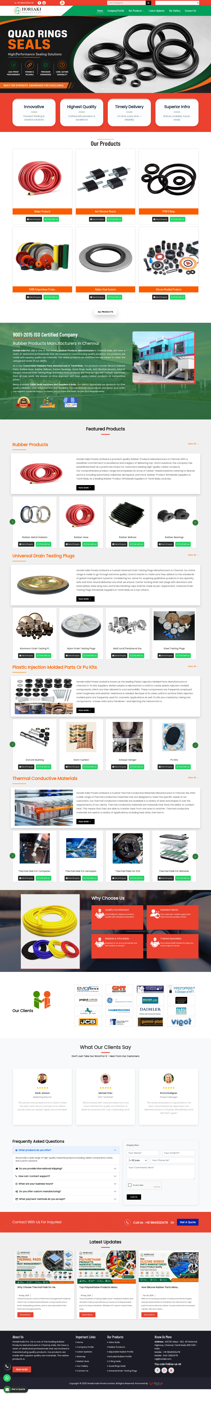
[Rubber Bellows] (81, 515)
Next (195, 523)
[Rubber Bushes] (174, 515)
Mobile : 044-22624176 (166, 1355)
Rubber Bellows (81, 537)
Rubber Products (42, 211)
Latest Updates (156, 10)
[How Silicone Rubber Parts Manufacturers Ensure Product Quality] (169, 1267)
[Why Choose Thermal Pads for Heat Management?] (44, 1267)
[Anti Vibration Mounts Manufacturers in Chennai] (105, 178)
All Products (105, 311)
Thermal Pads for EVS (81, 871)
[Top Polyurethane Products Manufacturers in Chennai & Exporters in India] (107, 1267)
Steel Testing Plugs (174, 648)
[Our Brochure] (62, 3)
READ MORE (84, 488)
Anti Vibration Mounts (105, 211)
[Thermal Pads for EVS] (81, 849)
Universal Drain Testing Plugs (122, 1370)
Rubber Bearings (127, 537)
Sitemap (80, 1356)
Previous (12, 522)
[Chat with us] (6, 1377)
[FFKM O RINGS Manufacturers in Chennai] (168, 178)
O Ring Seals (114, 1361)
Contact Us (190, 10)
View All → (193, 443)
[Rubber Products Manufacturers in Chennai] (42, 178)
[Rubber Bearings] (128, 515)
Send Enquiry (35, 219)
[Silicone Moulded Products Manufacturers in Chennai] (168, 256)
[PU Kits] (128, 738)
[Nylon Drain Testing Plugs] (81, 627)
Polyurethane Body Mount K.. (174, 759)
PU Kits (127, 759)
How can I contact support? (34, 1176)
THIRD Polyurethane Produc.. (42, 289)
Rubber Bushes (174, 537)
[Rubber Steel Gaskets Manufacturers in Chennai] (105, 256)
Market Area (82, 1361)
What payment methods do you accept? (42, 1199)
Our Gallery (174, 10)
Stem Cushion (34, 759)
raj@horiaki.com (163, 1358)
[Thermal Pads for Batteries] (128, 849)
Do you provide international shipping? (40, 1168)
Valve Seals (114, 1342)
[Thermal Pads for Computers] (174, 849)
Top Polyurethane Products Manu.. (98, 1287)
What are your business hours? (36, 1183)
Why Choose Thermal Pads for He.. (36, 1287)
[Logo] (27, 11)
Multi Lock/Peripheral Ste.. (127, 648)
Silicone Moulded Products (168, 289)
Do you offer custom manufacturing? (40, 1191)
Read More (25, 1314)
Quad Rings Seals (117, 1366)
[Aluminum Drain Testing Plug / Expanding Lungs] (35, 627)
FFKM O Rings (168, 211)
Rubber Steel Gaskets (105, 289)
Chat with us (52, 219)
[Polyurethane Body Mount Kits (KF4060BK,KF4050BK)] (174, 738)
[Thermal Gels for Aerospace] (35, 849)
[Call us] (44, 3)
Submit (134, 1196)
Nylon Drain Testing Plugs (81, 648)
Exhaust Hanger (81, 759)
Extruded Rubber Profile (120, 1356)
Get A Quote (188, 1222)
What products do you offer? (35, 1150)
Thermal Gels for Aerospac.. (35, 871)
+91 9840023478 (24, 2)
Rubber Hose (27, 369)
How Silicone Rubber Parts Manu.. (159, 1287)
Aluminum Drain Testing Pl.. (35, 648)
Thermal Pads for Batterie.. (127, 871)
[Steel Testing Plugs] (174, 627)
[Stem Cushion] (35, 738)
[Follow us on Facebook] (39, 3)
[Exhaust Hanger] (81, 738)
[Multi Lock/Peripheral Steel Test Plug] (128, 627)
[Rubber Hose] (35, 515)
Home (100, 10)
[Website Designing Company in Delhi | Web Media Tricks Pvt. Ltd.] (156, 1383)
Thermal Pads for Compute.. (174, 871)
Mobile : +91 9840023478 (167, 1351)
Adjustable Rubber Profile (120, 1351)
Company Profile (116, 10)
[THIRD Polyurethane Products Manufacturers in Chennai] (42, 256)
